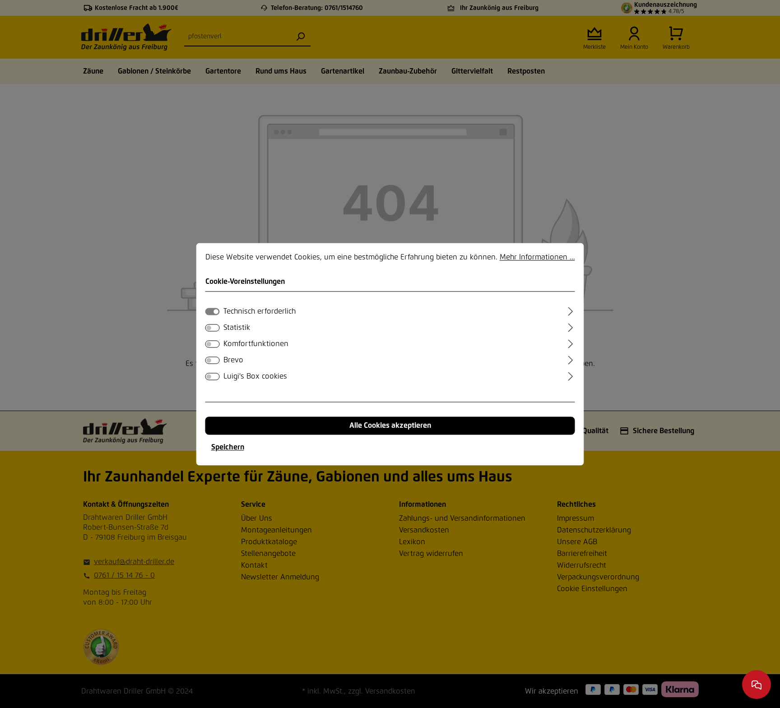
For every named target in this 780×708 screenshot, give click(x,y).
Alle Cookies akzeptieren (390, 425)
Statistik (236, 327)
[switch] (212, 327)
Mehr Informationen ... (537, 257)
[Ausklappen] (570, 310)
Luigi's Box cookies (255, 376)
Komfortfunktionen (255, 343)
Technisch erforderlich (259, 311)
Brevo (233, 360)
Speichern (227, 447)
